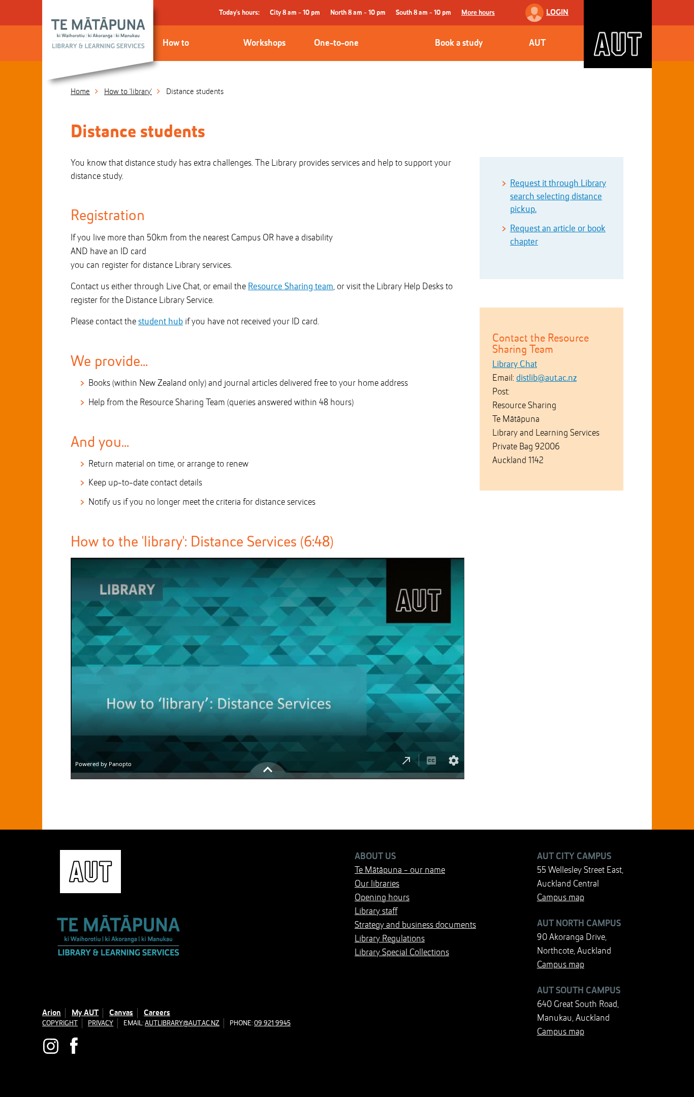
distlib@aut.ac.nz (546, 378)
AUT (618, 34)
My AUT (85, 1013)
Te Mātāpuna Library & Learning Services (103, 46)
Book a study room (459, 61)
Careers (157, 1013)
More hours (478, 12)
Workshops (264, 43)
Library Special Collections (402, 952)
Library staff (376, 911)
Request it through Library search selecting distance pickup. (558, 196)
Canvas (121, 1013)
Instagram (50, 1046)
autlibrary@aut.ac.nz (182, 1023)
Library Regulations (390, 938)
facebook (75, 1046)
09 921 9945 (272, 1023)
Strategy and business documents (415, 925)
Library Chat (514, 364)
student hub (160, 321)
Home (80, 92)
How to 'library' (128, 92)
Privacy (100, 1023)
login (557, 13)
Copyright (60, 1023)
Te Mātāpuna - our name (400, 870)
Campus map (560, 897)
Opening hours (382, 897)
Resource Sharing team (290, 286)
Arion (51, 1013)
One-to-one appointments (340, 61)
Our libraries (377, 884)
